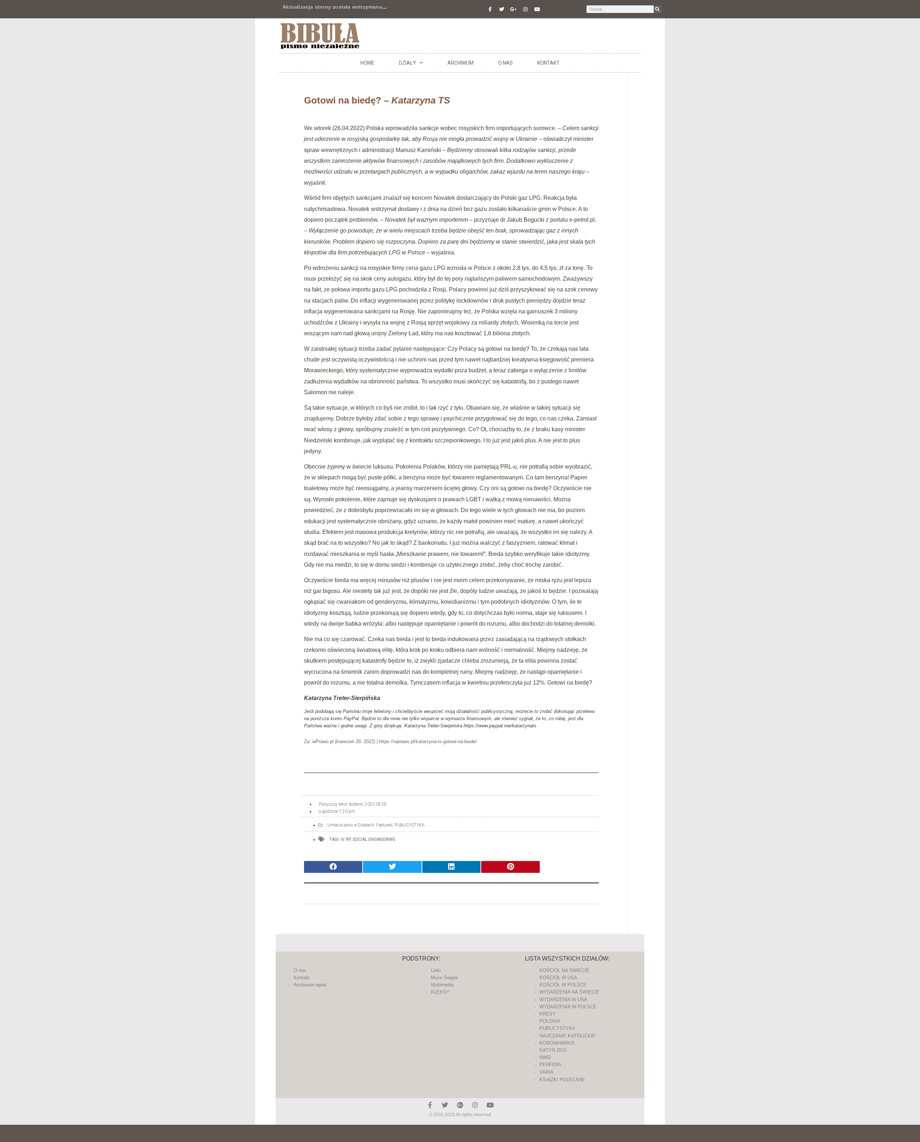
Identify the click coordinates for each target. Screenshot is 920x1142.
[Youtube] (537, 9)
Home (367, 63)
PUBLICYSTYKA (410, 825)
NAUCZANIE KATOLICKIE (567, 1036)
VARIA (546, 1072)
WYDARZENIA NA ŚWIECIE (569, 992)
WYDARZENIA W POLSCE (568, 1006)
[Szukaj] (657, 9)
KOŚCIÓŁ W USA (558, 977)
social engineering (374, 839)
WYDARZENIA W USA (563, 999)
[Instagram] (525, 9)
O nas (505, 63)
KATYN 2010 (552, 1050)
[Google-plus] (460, 1105)
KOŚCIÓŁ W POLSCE (562, 984)
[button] (333, 867)
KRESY (547, 1014)
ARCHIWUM (460, 63)
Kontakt (548, 63)
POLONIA (549, 1021)
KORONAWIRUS (557, 1043)
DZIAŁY (407, 63)
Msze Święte (444, 977)
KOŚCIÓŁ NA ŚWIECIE (564, 970)
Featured (384, 825)
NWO (545, 1057)
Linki (436, 970)
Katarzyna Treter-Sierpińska (433, 725)
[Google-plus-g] (514, 9)
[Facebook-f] (490, 9)
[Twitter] (502, 9)
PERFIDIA (550, 1064)
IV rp (345, 839)
